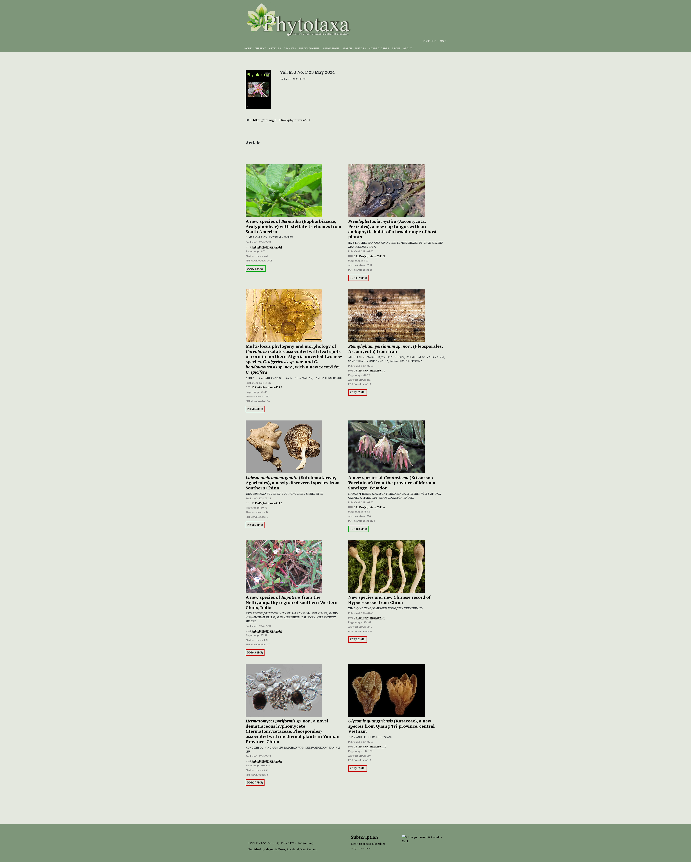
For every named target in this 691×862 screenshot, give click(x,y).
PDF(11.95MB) (358, 277)
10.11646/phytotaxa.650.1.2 (369, 256)
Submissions (330, 48)
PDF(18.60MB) (358, 528)
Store (396, 48)
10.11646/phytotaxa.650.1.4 (369, 370)
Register (429, 41)
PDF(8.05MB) (357, 639)
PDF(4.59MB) (357, 768)
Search (347, 48)
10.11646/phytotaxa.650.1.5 (267, 503)
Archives (290, 48)
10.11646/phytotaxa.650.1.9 (267, 760)
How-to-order (379, 48)
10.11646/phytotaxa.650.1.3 (267, 387)
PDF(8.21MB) (255, 525)
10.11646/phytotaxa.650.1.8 (369, 617)
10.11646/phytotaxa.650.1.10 (370, 746)
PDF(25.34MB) (255, 268)
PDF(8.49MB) (255, 409)
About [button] (408, 48)
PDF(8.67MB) (357, 392)
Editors (360, 48)
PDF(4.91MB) (255, 652)
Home (248, 48)
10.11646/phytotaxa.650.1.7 (267, 630)
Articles (275, 48)
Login (443, 41)
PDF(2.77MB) (255, 782)
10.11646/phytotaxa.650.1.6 (369, 507)
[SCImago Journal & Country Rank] (422, 839)
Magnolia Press (275, 849)
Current (260, 48)
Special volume (309, 48)
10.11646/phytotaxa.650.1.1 (267, 246)
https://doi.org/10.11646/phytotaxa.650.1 (281, 120)
